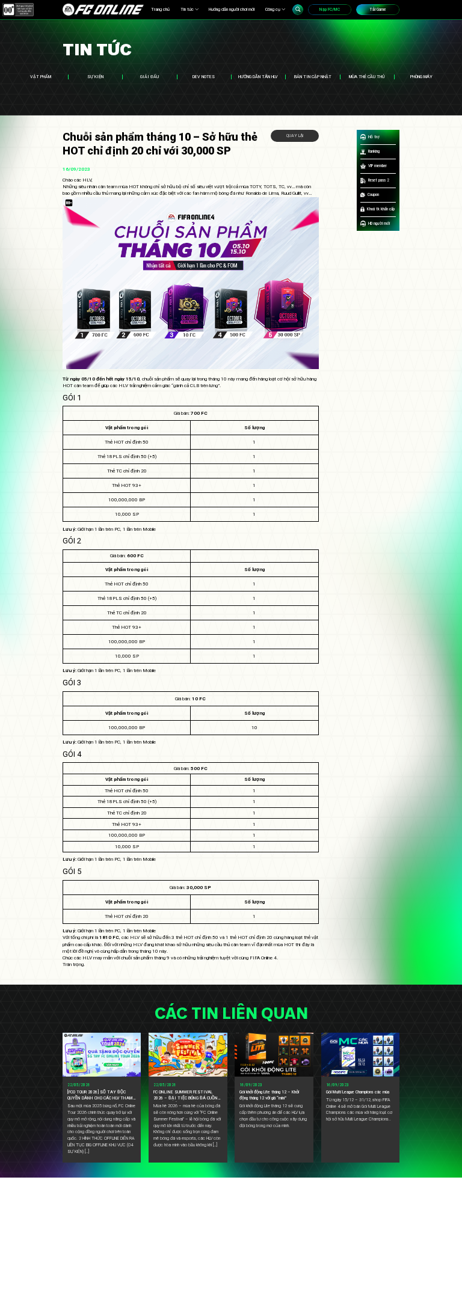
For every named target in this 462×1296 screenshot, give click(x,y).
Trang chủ (160, 9)
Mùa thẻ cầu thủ (367, 76)
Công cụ (272, 9)
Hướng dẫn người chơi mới (231, 9)
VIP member (377, 165)
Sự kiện (95, 76)
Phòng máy (421, 76)
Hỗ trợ (374, 136)
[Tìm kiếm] (297, 9)
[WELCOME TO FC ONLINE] (103, 10)
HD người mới (379, 223)
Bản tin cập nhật (312, 76)
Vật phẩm (40, 76)
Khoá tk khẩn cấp (381, 209)
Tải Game (377, 9)
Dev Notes (203, 76)
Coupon (373, 194)
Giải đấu (149, 76)
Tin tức (187, 9)
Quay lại (294, 135)
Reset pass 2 (378, 180)
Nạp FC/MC (329, 9)
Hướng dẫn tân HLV (258, 76)
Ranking (374, 151)
